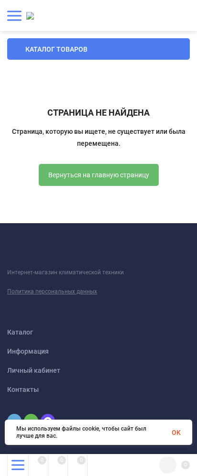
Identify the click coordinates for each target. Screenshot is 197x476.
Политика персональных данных (52, 291)
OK (176, 432)
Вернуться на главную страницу (98, 175)
